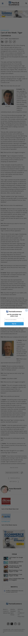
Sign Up (14, 323)
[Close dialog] (26, 310)
